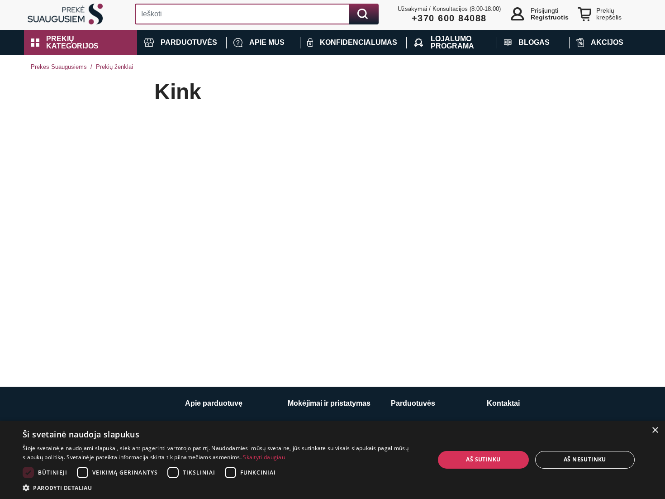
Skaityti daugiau (264, 457)
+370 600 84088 (449, 18)
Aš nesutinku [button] (585, 459)
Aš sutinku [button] (483, 459)
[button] (80, 42)
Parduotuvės (413, 403)
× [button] (654, 430)
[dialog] (332, 460)
